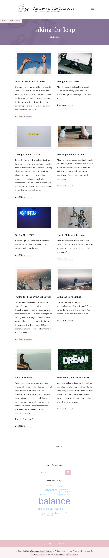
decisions (50, 515)
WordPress (60, 554)
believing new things (52, 511)
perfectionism (49, 485)
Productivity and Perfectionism (73, 377)
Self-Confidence (23, 377)
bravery (42, 494)
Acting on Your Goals (68, 81)
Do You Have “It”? (24, 235)
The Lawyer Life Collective (53, 8)
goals (68, 494)
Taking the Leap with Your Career (33, 296)
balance (54, 501)
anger (54, 493)
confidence (50, 489)
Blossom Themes (37, 554)
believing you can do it (51, 508)
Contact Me (47, 543)
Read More (20, 116)
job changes (65, 491)
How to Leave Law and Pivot (30, 81)
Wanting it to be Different (70, 154)
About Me (63, 543)
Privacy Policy (72, 554)
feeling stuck (63, 489)
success (60, 487)
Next (58, 446)
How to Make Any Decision (71, 235)
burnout (61, 495)
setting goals (65, 512)
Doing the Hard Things (69, 296)
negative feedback (50, 513)
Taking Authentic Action (28, 154)
